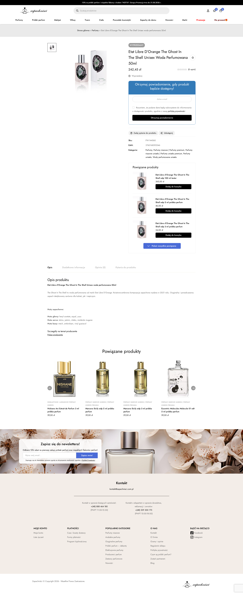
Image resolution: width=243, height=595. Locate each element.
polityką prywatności (176, 111)
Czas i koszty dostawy (76, 532)
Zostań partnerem (157, 558)
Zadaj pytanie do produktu (145, 133)
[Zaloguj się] (208, 10)
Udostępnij (168, 133)
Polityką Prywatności (88, 460)
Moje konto (38, 532)
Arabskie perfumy (112, 537)
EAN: (130, 145)
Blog (152, 563)
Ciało (101, 20)
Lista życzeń (39, 537)
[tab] (49, 267)
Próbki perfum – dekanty (116, 545)
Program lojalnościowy (77, 541)
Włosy (73, 20)
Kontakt (153, 532)
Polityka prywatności (159, 550)
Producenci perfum (113, 554)
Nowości (169, 20)
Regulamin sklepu (157, 545)
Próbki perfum (38, 20)
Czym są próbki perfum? (160, 554)
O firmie (154, 537)
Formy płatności (74, 537)
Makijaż (57, 20)
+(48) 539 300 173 (143, 510)
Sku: (130, 140)
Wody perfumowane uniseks (165, 157)
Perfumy (19, 20)
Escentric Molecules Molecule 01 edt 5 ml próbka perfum (177, 410)
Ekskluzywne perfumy (114, 550)
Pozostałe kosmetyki (122, 20)
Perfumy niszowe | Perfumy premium (169, 150)
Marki (184, 20)
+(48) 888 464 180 (99, 506)
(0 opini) (192, 69)
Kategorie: (133, 150)
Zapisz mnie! (87, 455)
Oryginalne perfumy (113, 541)
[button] (49, 388)
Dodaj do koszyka (173, 186)
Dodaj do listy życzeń (193, 57)
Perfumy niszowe (112, 532)
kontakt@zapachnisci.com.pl (122, 489)
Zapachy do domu (148, 20)
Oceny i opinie (156, 541)
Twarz (87, 20)
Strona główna (83, 30)
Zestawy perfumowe (113, 558)
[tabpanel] (121, 301)
